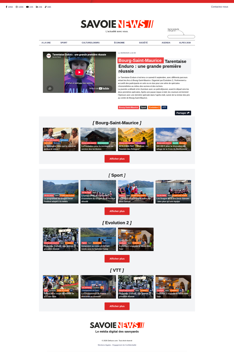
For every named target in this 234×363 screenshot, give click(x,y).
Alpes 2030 (185, 43)
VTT (164, 107)
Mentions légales (104, 345)
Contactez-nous (219, 6)
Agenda (166, 43)
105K (21, 7)
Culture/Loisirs (91, 43)
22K (31, 7)
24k (40, 7)
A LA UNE (46, 43)
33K (49, 7)
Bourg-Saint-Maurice (128, 107)
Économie (119, 43)
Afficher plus (117, 158)
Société (143, 43)
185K (10, 7)
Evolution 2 (154, 107)
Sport (63, 43)
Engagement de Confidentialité (124, 345)
